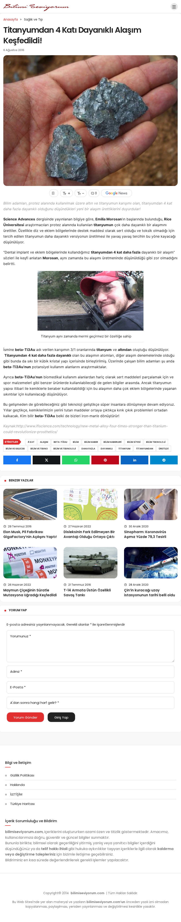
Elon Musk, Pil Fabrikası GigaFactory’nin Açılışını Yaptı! (30, 534)
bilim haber (91, 442)
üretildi (164, 448)
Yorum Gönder (25, 717)
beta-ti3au (60, 442)
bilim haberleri (113, 442)
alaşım (44, 442)
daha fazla (88, 448)
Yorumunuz (20, 636)
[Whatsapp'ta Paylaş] (76, 460)
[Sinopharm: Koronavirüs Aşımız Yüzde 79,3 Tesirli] (151, 504)
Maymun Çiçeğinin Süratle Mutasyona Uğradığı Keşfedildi (30, 592)
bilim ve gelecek (15, 448)
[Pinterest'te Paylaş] (105, 460)
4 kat (31, 442)
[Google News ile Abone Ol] (116, 193)
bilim (76, 442)
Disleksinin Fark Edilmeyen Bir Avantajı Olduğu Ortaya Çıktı (89, 534)
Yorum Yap (18, 610)
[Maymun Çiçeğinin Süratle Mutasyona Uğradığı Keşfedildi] (30, 562)
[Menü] (174, 6)
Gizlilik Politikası (22, 775)
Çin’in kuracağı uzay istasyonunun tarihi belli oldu (149, 592)
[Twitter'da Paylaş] (46, 460)
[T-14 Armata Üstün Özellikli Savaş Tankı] (90, 562)
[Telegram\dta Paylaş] (164, 460)
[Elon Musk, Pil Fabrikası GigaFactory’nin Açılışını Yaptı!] (30, 504)
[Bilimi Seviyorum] (36, 6)
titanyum (124, 448)
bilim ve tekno (39, 448)
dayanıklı (107, 448)
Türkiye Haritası (22, 803)
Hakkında (17, 784)
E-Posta (18, 687)
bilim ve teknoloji (64, 448)
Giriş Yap (61, 717)
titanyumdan (144, 448)
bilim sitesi (134, 442)
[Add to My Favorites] (53, 193)
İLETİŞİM (16, 794)
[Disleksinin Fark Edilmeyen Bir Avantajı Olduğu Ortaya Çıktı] (90, 504)
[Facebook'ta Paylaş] (17, 460)
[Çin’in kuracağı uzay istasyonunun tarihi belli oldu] (151, 562)
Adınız (16, 671)
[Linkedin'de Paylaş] (134, 460)
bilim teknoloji (156, 442)
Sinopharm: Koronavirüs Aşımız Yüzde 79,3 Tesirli (145, 534)
